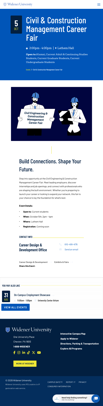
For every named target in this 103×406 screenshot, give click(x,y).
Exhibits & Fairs (61, 262)
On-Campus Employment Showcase (32, 295)
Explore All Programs (71, 348)
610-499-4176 (71, 244)
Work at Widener (25, 363)
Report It (71, 382)
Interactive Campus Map (72, 333)
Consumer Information (59, 386)
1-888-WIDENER (21, 346)
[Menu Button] (98, 4)
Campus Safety (55, 382)
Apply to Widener (69, 338)
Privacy (83, 382)
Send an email (71, 249)
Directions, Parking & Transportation (79, 343)
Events (28, 69)
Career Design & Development (33, 262)
